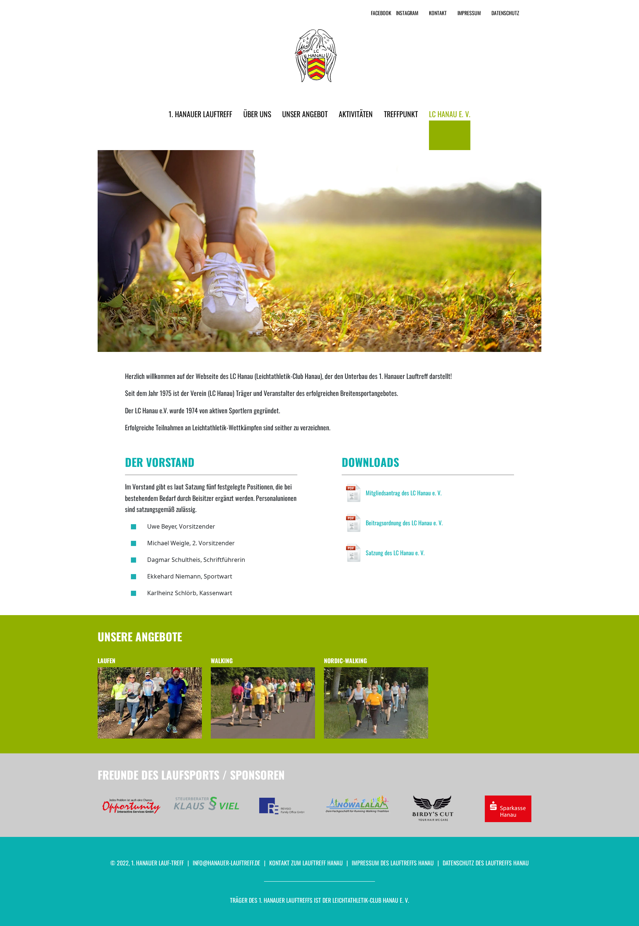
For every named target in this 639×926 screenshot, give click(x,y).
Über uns (257, 113)
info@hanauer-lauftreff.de (226, 862)
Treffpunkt (401, 113)
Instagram (407, 13)
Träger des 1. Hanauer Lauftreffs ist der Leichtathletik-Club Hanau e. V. (319, 900)
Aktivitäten (356, 113)
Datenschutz (505, 13)
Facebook (381, 13)
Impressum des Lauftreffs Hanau (393, 862)
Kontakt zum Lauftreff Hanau (306, 862)
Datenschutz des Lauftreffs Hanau (486, 862)
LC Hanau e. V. (449, 113)
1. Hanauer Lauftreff (200, 113)
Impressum (469, 13)
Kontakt (438, 13)
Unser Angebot (305, 113)
